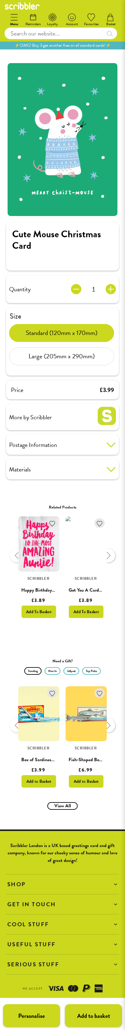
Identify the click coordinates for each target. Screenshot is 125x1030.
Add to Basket (39, 781)
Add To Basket (39, 612)
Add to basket (93, 1015)
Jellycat (71, 671)
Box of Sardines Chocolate (46, 759)
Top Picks (91, 671)
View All (62, 805)
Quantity (20, 289)
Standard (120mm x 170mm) (61, 333)
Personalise (31, 1015)
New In (52, 671)
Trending (33, 671)
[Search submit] (109, 33)
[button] (62, 884)
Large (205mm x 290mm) (62, 356)
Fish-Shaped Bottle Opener (95, 759)
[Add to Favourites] (52, 523)
